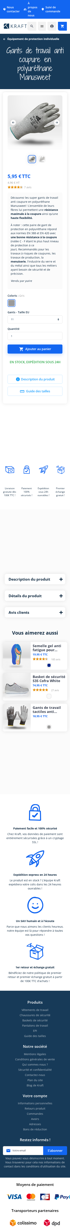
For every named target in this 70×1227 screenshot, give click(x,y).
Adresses (35, 1124)
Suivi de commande (50, 9)
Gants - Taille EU (18, 312)
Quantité (13, 329)
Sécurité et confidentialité (35, 1070)
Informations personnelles (35, 1103)
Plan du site (35, 1080)
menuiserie (18, 261)
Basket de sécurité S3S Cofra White (49, 679)
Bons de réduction (35, 1129)
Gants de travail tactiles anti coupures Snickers (49, 710)
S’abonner (55, 1150)
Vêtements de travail (35, 1010)
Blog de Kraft (35, 1085)
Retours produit (35, 1108)
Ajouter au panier (35, 349)
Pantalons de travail (35, 1025)
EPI (35, 1031)
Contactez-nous (35, 1075)
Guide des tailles (35, 391)
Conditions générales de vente (35, 1059)
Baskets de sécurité (35, 1020)
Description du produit (35, 379)
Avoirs (35, 1119)
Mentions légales (35, 1054)
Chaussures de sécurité (35, 1015)
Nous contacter (11, 9)
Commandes (35, 1114)
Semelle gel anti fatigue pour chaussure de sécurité (47, 648)
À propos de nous (30, 9)
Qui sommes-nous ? (35, 1064)
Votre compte (35, 1095)
